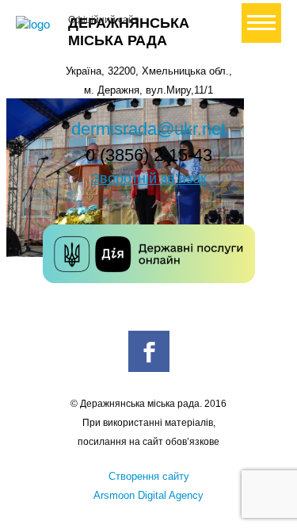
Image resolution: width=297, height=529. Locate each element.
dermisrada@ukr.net (148, 129)
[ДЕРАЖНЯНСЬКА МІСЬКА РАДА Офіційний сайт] (35, 24)
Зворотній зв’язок (149, 178)
